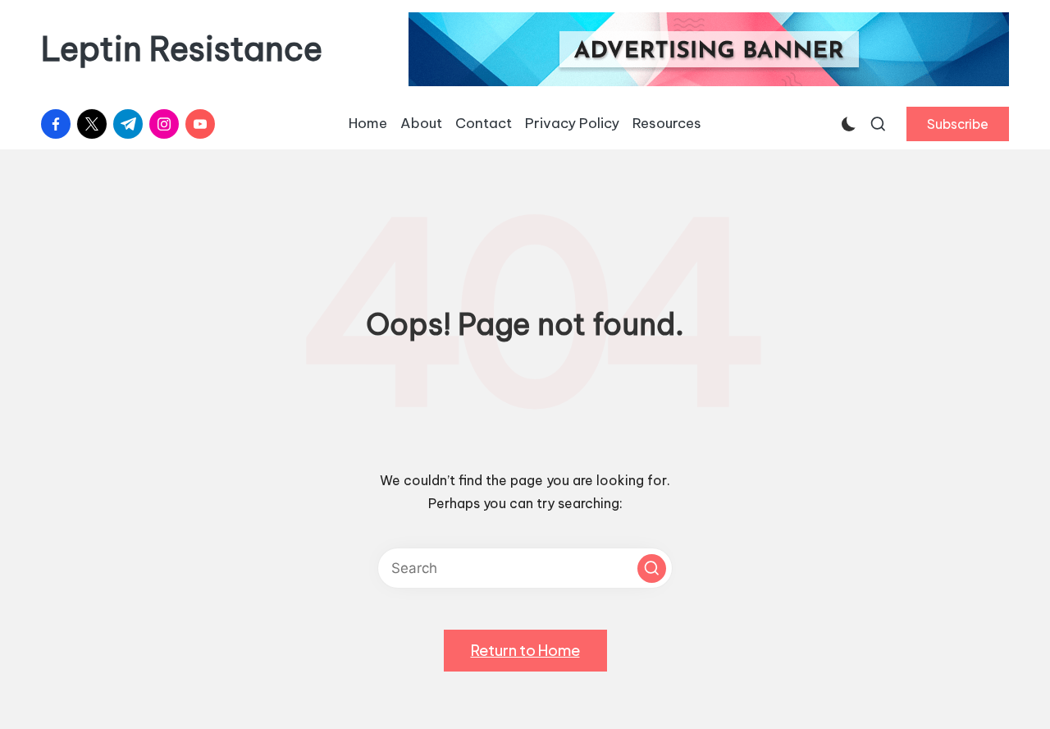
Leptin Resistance (181, 49)
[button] (957, 124)
